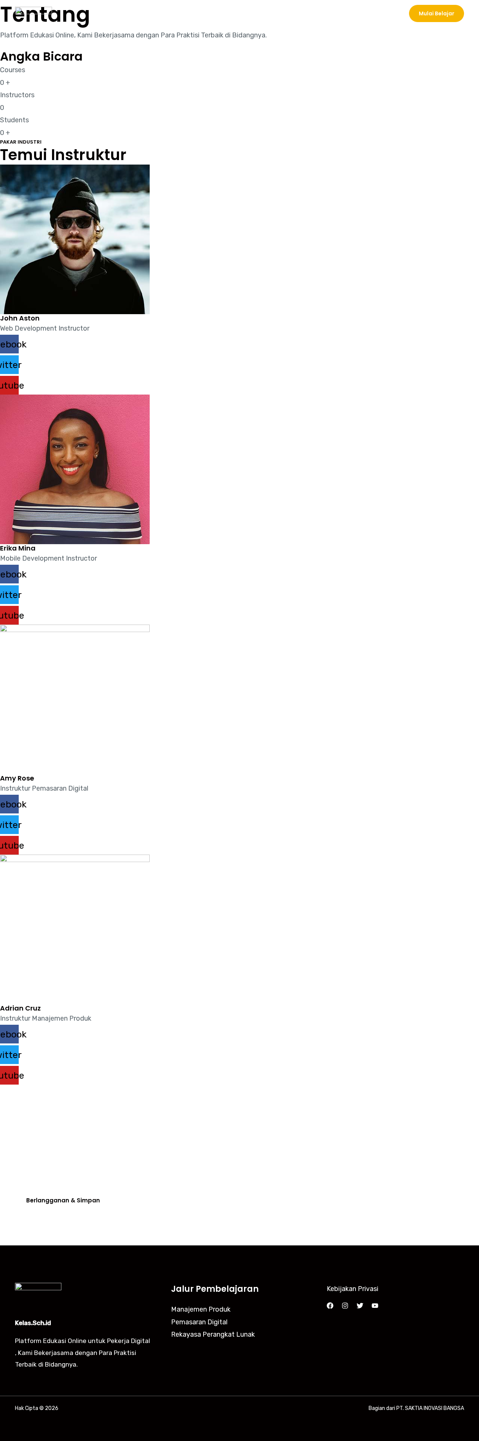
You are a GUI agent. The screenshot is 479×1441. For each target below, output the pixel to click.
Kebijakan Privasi (352, 1289)
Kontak (384, 13)
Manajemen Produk (201, 1309)
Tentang (347, 13)
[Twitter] (360, 1305)
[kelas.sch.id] (33, 13)
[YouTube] (375, 1305)
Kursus (310, 13)
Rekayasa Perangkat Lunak (213, 1334)
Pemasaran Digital (199, 1322)
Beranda (273, 13)
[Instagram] (345, 1305)
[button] (436, 13)
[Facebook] (330, 1305)
